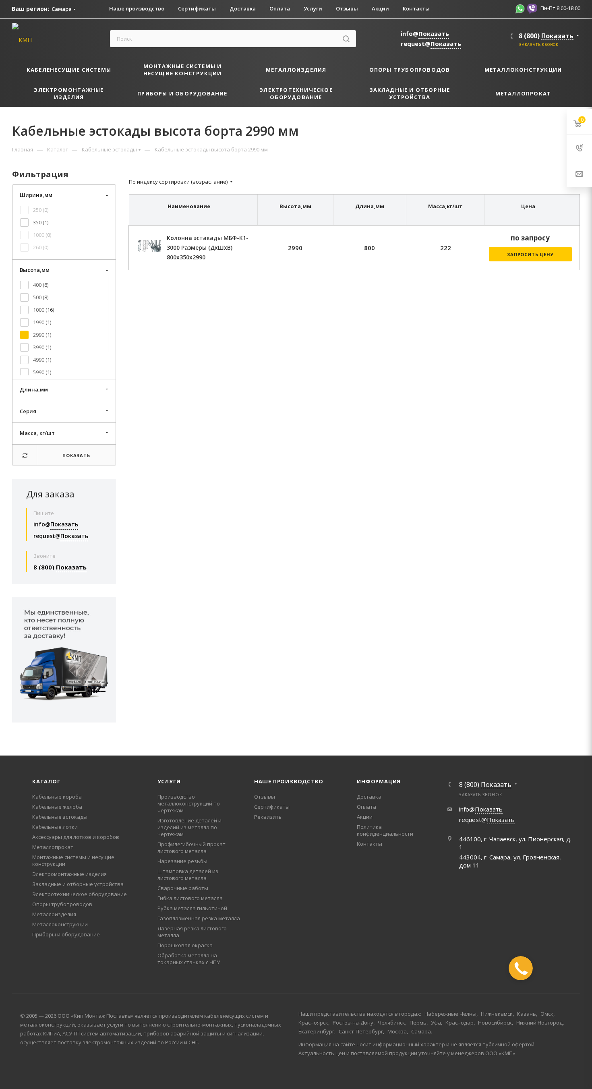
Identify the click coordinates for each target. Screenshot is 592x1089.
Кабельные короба (57, 796)
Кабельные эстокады (59, 816)
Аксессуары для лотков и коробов (75, 837)
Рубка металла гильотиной (192, 908)
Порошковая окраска (185, 945)
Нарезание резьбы (182, 861)
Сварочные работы (182, 888)
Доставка (369, 796)
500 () (40, 297)
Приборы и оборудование (66, 934)
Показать (76, 455)
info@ (425, 33)
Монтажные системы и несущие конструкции (73, 860)
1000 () (42, 234)
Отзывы (264, 796)
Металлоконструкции (60, 924)
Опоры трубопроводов (62, 904)
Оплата (366, 806)
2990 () (42, 334)
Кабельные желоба (57, 806)
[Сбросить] (24, 455)
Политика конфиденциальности (385, 830)
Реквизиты (268, 816)
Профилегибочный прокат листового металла (191, 848)
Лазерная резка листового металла (192, 932)
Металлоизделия (54, 914)
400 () (40, 284)
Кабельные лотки (55, 826)
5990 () (42, 372)
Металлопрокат (52, 847)
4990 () (42, 359)
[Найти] (346, 38)
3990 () (42, 347)
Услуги (169, 781)
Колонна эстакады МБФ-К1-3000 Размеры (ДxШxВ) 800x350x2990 (207, 247)
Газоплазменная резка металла (198, 918)
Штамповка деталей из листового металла (187, 874)
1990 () (42, 322)
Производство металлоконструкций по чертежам (188, 803)
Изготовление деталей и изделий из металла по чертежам (189, 827)
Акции (365, 816)
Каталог (46, 781)
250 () (40, 209)
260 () (40, 247)
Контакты (369, 843)
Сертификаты (272, 806)
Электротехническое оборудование (79, 894)
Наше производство (288, 781)
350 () (40, 222)
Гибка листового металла (190, 898)
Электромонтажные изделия (69, 874)
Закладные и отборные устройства (78, 884)
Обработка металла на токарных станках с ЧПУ (188, 959)
